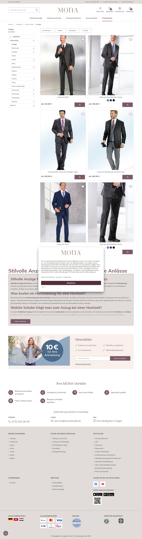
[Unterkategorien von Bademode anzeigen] (33, 48)
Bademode (15, 48)
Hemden (14, 52)
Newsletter (56, 448)
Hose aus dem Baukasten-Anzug (111, 244)
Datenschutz (99, 448)
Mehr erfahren (20, 321)
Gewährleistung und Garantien (105, 455)
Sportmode (15, 90)
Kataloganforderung (59, 452)
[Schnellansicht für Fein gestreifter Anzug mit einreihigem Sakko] (80, 177)
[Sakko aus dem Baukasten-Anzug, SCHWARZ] (113, 100)
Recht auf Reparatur (102, 471)
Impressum (98, 445)
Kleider (12, 458)
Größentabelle (57, 483)
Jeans (13, 63)
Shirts (14, 82)
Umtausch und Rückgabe (60, 442)
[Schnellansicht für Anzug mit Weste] (80, 104)
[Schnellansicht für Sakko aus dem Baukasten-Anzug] (127, 104)
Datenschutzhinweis (83, 364)
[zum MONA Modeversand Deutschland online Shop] (10, 519)
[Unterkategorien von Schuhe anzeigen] (33, 79)
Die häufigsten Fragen (109, 420)
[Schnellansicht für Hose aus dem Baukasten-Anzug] (127, 252)
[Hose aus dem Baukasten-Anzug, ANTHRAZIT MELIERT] (108, 247)
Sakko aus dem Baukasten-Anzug (110, 97)
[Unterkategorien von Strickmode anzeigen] (33, 94)
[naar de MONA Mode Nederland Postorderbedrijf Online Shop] (21, 519)
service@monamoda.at (67, 420)
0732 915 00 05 (21, 421)
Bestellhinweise (57, 486)
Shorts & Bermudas (18, 86)
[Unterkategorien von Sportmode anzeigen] (33, 90)
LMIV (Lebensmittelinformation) (105, 465)
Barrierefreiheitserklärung (103, 468)
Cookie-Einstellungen (102, 452)
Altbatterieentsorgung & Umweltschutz (108, 458)
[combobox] (24, 9)
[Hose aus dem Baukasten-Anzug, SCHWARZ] (113, 247)
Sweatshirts (16, 98)
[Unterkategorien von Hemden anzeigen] (33, 52)
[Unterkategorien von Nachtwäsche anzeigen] (33, 67)
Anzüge (14, 44)
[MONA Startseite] (68, 10)
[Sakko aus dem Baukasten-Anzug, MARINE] (111, 100)
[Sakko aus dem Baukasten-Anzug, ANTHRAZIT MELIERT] (108, 100)
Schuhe (14, 79)
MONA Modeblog (58, 489)
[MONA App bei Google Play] (108, 494)
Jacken (14, 60)
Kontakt (12, 483)
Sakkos (14, 75)
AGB (96, 442)
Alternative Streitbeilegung (104, 462)
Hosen (14, 56)
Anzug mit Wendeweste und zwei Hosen (111, 172)
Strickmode (15, 94)
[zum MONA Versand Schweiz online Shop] (16, 519)
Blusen (12, 455)
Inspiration (16, 37)
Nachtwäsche (16, 67)
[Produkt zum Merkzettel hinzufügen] (83, 39)
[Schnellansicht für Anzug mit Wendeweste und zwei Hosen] (127, 177)
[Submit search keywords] (37, 9)
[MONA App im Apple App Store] (97, 494)
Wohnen (13, 105)
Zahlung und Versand (59, 438)
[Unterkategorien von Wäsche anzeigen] (33, 102)
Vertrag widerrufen (101, 438)
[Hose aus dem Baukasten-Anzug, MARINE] (111, 247)
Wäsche (14, 102)
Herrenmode (14, 40)
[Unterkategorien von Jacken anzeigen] (33, 60)
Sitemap (12, 438)
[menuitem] (36, 18)
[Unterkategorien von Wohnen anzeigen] (33, 105)
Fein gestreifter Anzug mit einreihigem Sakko (63, 172)
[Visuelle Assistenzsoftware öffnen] (120, 520)
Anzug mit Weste (63, 97)
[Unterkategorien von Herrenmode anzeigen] (33, 40)
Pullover (14, 71)
